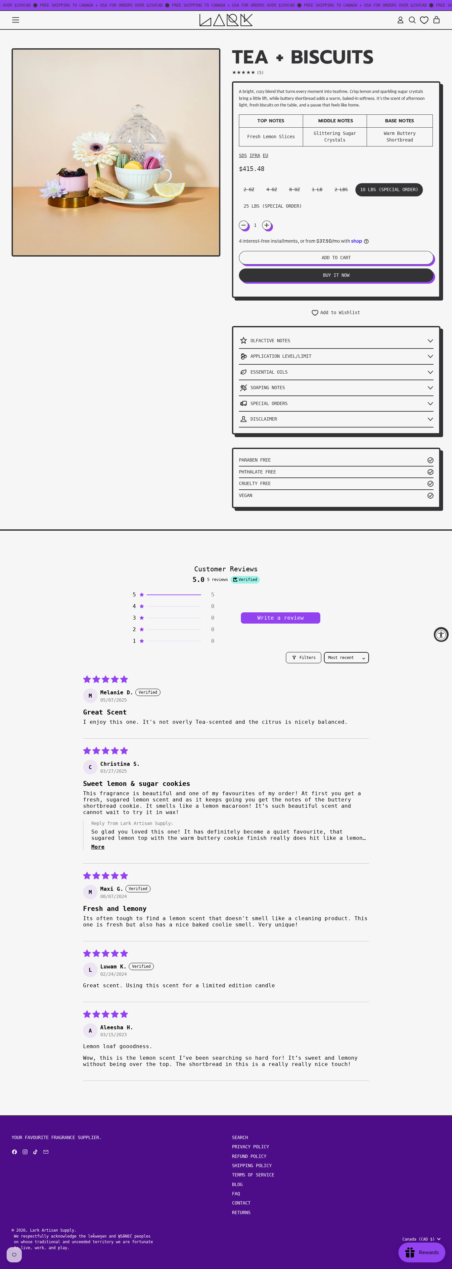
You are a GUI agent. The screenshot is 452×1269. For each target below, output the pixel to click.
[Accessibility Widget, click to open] (441, 634)
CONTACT (241, 1203)
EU (265, 155)
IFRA (254, 155)
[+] (266, 225)
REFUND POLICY (249, 1156)
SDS (243, 155)
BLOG (237, 1184)
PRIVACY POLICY (250, 1146)
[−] (243, 225)
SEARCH (240, 1137)
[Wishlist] (424, 20)
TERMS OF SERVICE (253, 1174)
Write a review (280, 618)
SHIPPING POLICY (252, 1165)
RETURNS (241, 1212)
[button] (412, 20)
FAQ (236, 1193)
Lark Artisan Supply (52, 1230)
